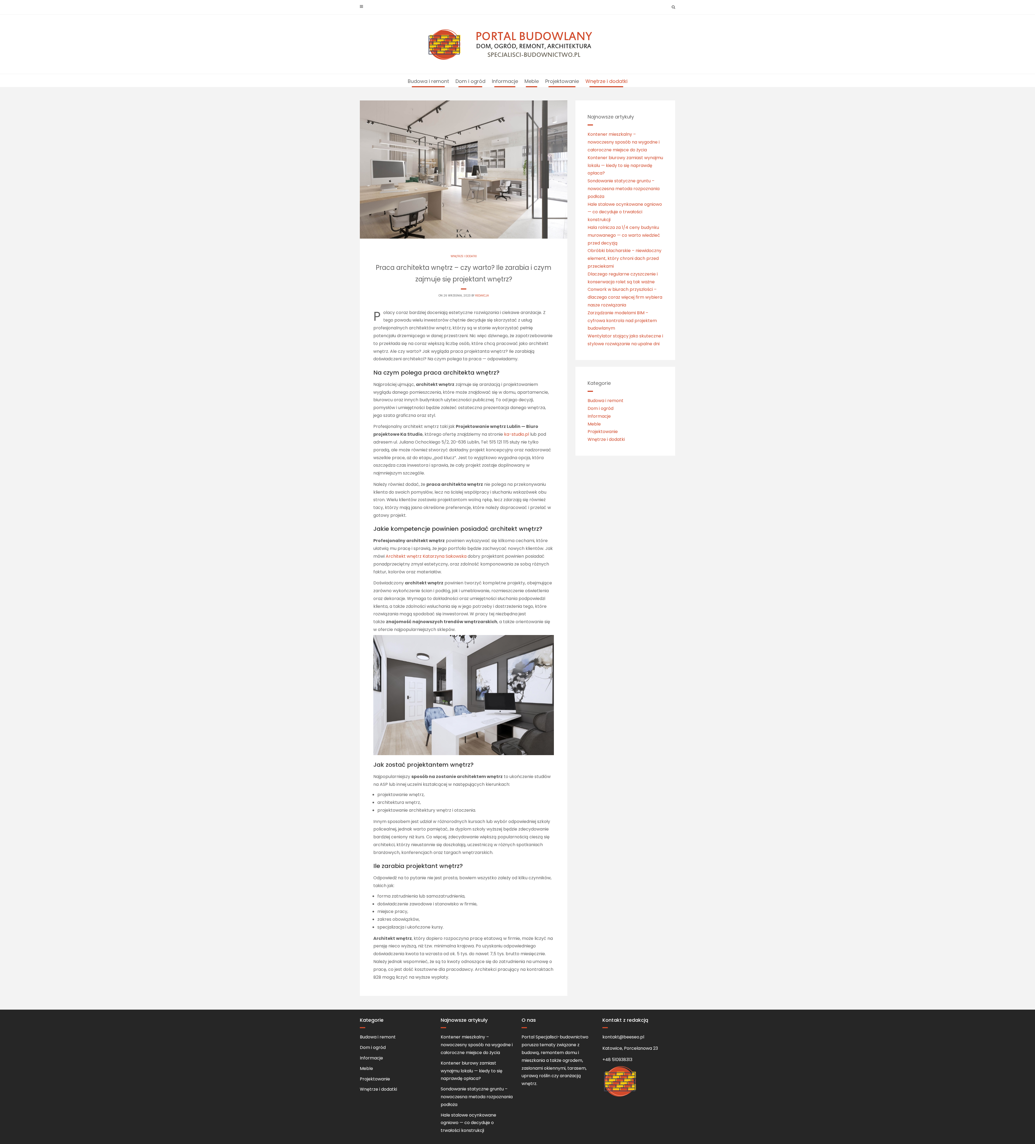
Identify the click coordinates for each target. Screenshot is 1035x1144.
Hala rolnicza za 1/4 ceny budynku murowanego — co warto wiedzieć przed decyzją (624, 235)
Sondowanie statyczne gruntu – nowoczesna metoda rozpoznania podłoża (624, 189)
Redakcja (482, 296)
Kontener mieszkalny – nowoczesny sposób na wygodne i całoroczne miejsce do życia (624, 142)
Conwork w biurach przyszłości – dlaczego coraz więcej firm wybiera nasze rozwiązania (625, 297)
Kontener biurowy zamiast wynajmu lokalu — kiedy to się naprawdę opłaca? (625, 165)
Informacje (505, 81)
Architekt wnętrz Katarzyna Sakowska (426, 556)
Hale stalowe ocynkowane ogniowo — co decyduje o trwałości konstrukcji (625, 212)
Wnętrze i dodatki (606, 81)
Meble (532, 81)
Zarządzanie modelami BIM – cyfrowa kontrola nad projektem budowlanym (622, 321)
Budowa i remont (428, 81)
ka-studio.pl (516, 434)
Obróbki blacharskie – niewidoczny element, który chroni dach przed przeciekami (624, 258)
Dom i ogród (470, 81)
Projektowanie (562, 81)
